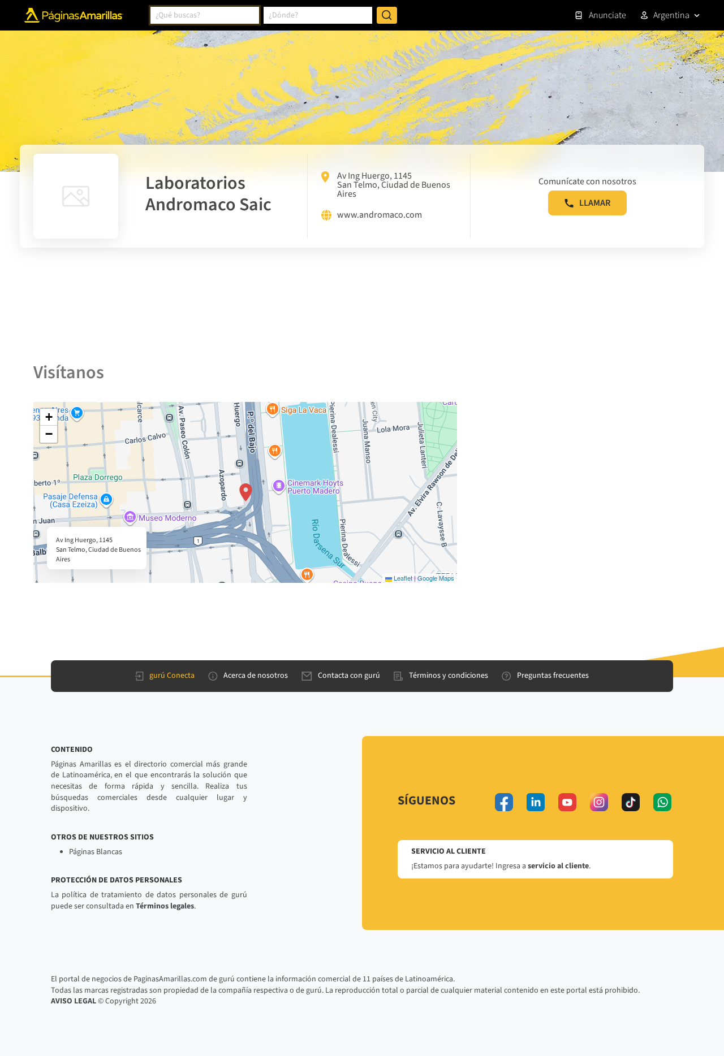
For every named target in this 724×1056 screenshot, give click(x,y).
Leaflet (402, 577)
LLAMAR (594, 203)
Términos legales (165, 906)
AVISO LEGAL (73, 1001)
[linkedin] (536, 802)
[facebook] (504, 802)
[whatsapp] (662, 802)
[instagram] (599, 802)
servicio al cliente (558, 866)
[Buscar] (387, 15)
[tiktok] (631, 802)
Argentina (671, 15)
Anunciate (607, 15)
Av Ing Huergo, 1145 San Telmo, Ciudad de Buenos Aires (393, 184)
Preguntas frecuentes (553, 675)
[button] (245, 492)
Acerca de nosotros (255, 675)
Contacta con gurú (349, 675)
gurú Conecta (172, 675)
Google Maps (435, 577)
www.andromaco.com (379, 215)
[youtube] (567, 802)
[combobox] (204, 15)
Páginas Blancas (95, 852)
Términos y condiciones (448, 675)
